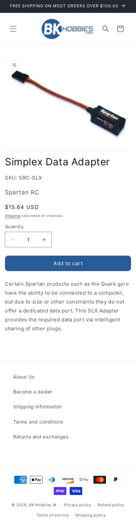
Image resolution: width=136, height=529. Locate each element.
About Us (24, 377)
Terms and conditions (38, 422)
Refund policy (111, 505)
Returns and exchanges (41, 436)
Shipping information (37, 406)
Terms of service (53, 515)
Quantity (14, 226)
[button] (13, 28)
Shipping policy (90, 515)
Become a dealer (32, 391)
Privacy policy (77, 505)
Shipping (12, 216)
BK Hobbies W (42, 505)
